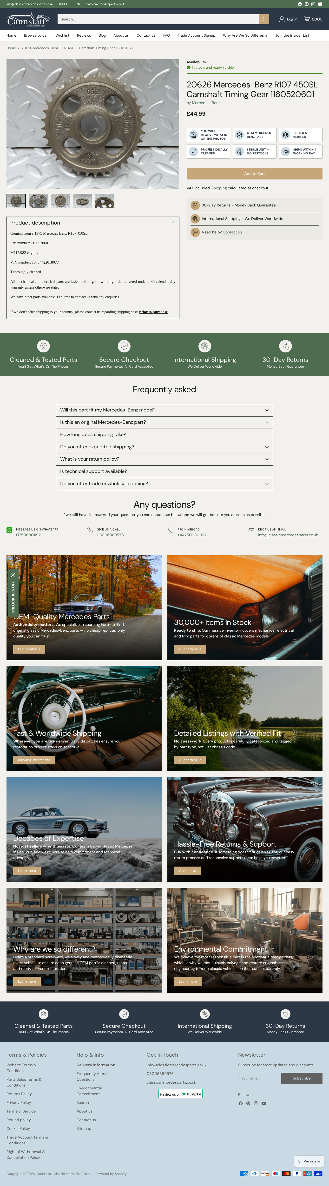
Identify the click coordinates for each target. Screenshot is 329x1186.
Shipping (219, 188)
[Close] (13, 575)
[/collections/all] (84, 607)
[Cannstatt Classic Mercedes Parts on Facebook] (299, 5)
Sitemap (84, 1128)
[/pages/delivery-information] (84, 718)
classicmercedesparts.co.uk (171, 1082)
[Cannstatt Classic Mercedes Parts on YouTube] (320, 5)
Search (83, 1102)
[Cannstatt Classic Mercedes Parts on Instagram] (313, 5)
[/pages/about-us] (84, 829)
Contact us (232, 232)
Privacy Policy (19, 1102)
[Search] (264, 19)
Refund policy (19, 1119)
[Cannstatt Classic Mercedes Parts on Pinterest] (306, 5)
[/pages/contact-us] (244, 829)
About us (84, 1111)
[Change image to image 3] (60, 201)
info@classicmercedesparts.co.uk (288, 534)
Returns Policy (19, 1093)
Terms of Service (21, 1111)
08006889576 (110, 534)
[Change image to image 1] (16, 201)
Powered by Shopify (111, 1174)
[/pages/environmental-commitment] (244, 940)
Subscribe (302, 1078)
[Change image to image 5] (104, 201)
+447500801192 (192, 534)
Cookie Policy (18, 1128)
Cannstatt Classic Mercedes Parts (64, 1174)
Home (11, 48)
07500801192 (28, 534)
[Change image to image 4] (82, 201)
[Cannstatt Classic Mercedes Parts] (28, 19)
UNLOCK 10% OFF (13, 597)
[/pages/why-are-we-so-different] (84, 940)
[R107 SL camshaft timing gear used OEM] (93, 124)
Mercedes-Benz (206, 103)
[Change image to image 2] (38, 201)
